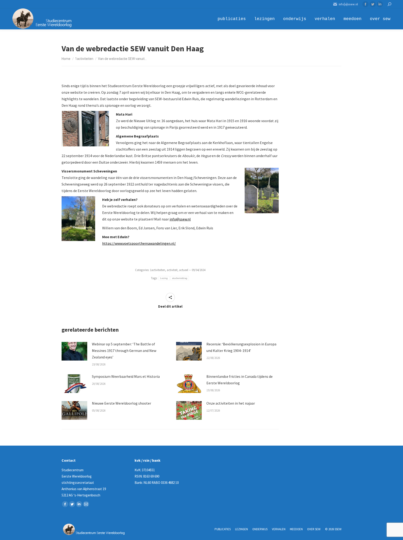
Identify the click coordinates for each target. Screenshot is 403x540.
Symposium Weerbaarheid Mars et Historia (126, 376)
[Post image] (74, 351)
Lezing (164, 278)
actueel (183, 270)
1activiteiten (157, 270)
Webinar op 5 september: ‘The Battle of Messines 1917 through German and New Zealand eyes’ (124, 350)
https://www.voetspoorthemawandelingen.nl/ (139, 243)
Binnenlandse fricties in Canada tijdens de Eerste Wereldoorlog (239, 379)
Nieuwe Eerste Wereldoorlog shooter (121, 403)
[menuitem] (232, 19)
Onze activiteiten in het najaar (230, 403)
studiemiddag (180, 278)
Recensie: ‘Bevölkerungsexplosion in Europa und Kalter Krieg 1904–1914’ (241, 347)
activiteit (172, 270)
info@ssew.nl (180, 219)
